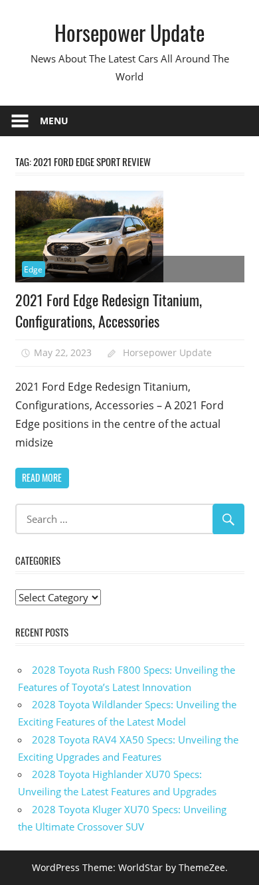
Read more (42, 477)
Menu (54, 120)
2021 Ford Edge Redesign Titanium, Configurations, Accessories (108, 310)
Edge (33, 269)
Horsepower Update (129, 32)
